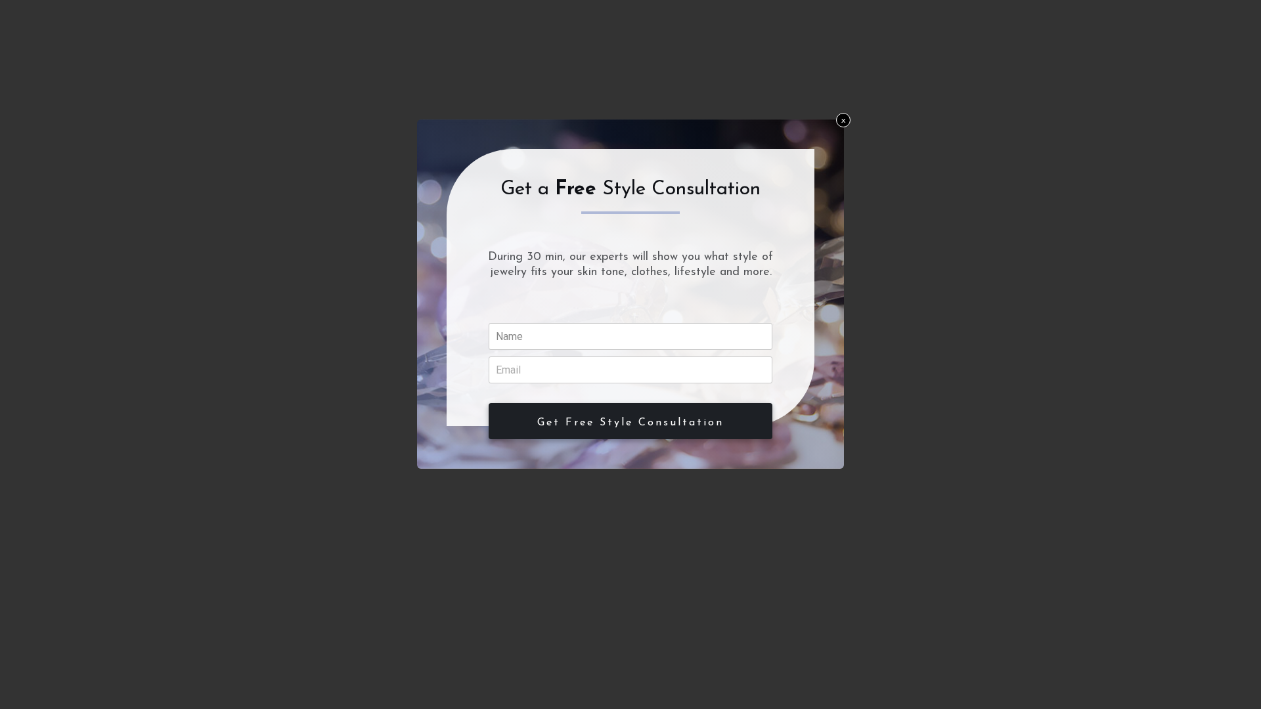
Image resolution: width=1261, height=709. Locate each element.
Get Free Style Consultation (630, 423)
